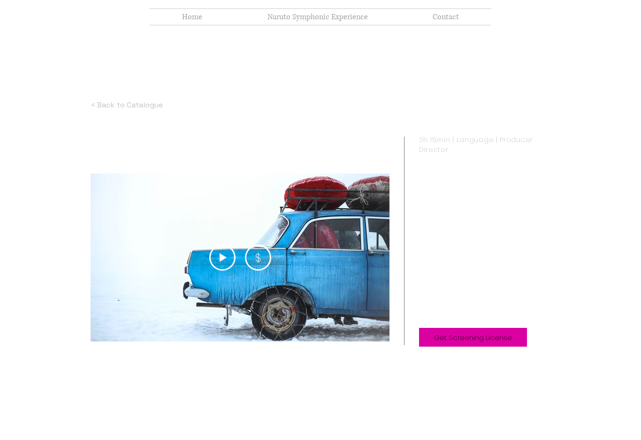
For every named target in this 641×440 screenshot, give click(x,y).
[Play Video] (222, 257)
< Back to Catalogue (127, 105)
